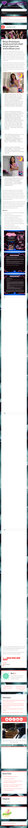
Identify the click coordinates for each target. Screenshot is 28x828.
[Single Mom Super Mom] (14, 3)
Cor (5, 665)
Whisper (5, 659)
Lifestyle (7, 18)
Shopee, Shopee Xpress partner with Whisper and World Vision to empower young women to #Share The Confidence (13, 705)
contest (8, 658)
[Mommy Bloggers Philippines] (7, 813)
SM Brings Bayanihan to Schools (10, 776)
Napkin (13, 658)
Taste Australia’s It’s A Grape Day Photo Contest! (13, 712)
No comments (7, 664)
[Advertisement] (14, 757)
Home (3, 18)
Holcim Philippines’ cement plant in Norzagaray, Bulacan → (20, 688)
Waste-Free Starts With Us (9, 778)
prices (18, 658)
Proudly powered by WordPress (9, 823)
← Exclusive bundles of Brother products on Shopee (7, 688)
